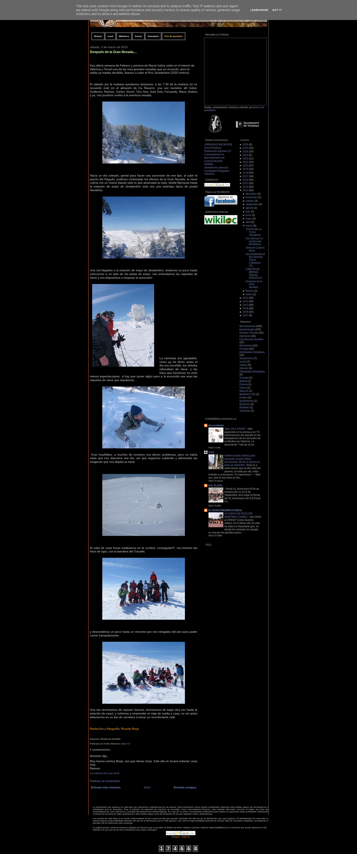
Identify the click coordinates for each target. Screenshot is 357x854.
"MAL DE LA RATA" (235, 428)
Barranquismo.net (214, 157)
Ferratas (244, 348)
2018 (245, 172)
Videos (243, 365)
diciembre (251, 193)
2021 (245, 162)
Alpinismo (245, 336)
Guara (242, 387)
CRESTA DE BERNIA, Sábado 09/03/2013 (254, 273)
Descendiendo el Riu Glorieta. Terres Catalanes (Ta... (255, 260)
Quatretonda (246, 400)
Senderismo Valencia (216, 167)
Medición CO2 (247, 394)
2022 (245, 158)
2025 (245, 148)
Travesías (244, 410)
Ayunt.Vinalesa (212, 147)
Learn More (259, 10)
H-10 (211, 452)
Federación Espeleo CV (217, 151)
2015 (245, 183)
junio (248, 215)
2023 (245, 155)
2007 (245, 315)
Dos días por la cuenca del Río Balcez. (254, 241)
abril (248, 222)
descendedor (216, 425)
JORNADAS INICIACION (218, 144)
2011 (245, 301)
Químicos (244, 404)
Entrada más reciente (106, 787)
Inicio (147, 787)
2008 (245, 311)
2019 (245, 169)
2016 (245, 179)
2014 (245, 186)
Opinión (243, 368)
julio (248, 211)
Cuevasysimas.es (214, 154)
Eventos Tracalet (248, 332)
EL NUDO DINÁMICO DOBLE (225, 510)
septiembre (252, 204)
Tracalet (244, 377)
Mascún (243, 391)
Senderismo (246, 358)
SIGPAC (208, 164)
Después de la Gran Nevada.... (113, 52)
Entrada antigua (185, 787)
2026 (245, 144)
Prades (243, 397)
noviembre (252, 197)
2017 (245, 176)
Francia (243, 384)
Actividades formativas (252, 352)
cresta (242, 361)
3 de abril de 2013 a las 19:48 (104, 773)
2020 (245, 165)
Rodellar (244, 407)
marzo (249, 225)
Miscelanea (245, 345)
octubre (250, 200)
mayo (249, 218)
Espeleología (246, 329)
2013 (245, 190)
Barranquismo (247, 326)
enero (249, 294)
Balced (243, 381)
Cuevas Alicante (213, 161)
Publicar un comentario (105, 781)
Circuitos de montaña (110, 739)
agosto (249, 207)
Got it (277, 10)
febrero (250, 290)
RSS (208, 544)
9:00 (128, 744)
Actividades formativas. (252, 371)
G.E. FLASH (215, 485)
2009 (245, 308)
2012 (245, 297)
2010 (245, 304)
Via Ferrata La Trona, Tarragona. (254, 232)
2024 (245, 151)
